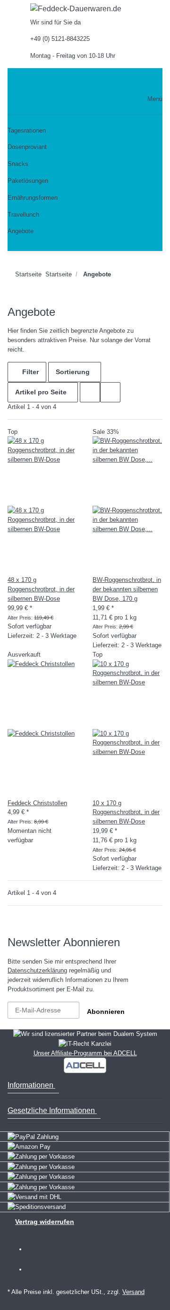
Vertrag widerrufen (44, 1221)
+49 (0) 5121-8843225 (60, 38)
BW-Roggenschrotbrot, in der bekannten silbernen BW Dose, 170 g (127, 589)
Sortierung (73, 372)
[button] (92, 81)
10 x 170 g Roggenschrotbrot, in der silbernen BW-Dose (126, 812)
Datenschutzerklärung (37, 970)
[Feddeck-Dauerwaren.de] (75, 9)
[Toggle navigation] (18, 81)
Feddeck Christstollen (37, 803)
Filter (29, 372)
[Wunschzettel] (122, 81)
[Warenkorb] (142, 81)
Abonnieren (106, 1011)
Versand (133, 1291)
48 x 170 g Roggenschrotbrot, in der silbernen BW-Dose (41, 589)
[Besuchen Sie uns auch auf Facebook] (39, 1249)
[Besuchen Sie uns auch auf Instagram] (39, 1270)
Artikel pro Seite (41, 392)
